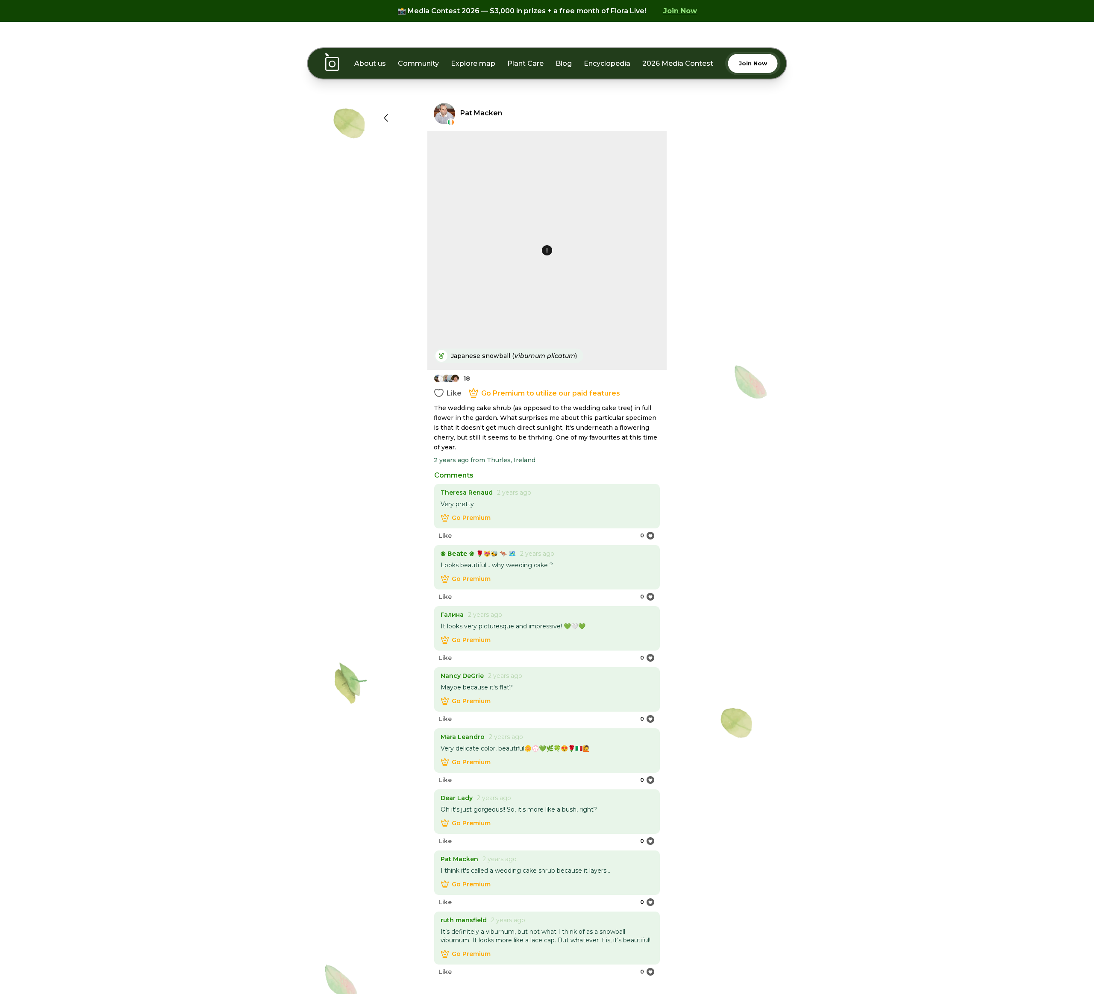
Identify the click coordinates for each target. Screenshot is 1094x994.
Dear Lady (457, 798)
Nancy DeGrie (462, 676)
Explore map (473, 63)
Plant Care (525, 63)
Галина (452, 615)
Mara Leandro (463, 737)
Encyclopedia (607, 63)
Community (418, 63)
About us (370, 63)
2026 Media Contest (677, 63)
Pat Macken (459, 859)
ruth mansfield (464, 920)
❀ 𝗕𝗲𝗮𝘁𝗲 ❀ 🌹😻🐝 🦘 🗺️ (478, 553)
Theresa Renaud (467, 492)
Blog (564, 63)
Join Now (680, 11)
